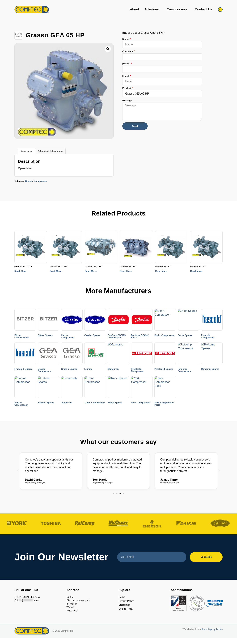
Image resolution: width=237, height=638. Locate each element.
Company (128, 51)
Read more (20, 271)
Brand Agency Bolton (212, 629)
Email (126, 76)
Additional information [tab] (50, 151)
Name (125, 39)
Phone (126, 64)
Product (127, 88)
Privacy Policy (126, 600)
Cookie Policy (125, 608)
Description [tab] (26, 151)
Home (121, 596)
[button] (220, 9)
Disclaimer (124, 604)
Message (127, 101)
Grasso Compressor (36, 181)
